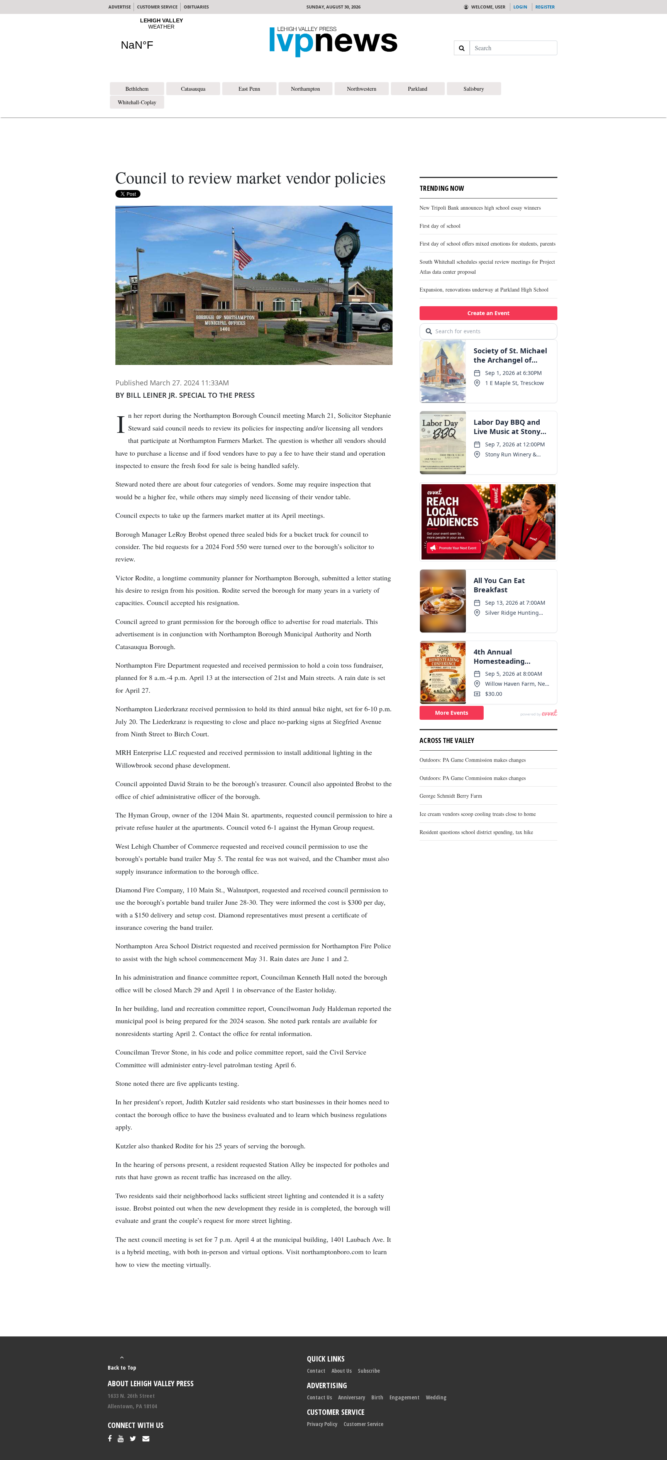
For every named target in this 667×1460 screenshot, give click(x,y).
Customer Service (363, 1424)
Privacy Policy (322, 1424)
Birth (377, 1397)
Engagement (404, 1397)
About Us (342, 1370)
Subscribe (369, 1370)
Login (520, 7)
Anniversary (351, 1397)
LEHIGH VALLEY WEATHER (161, 39)
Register (545, 7)
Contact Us (319, 1397)
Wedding (436, 1397)
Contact (316, 1370)
